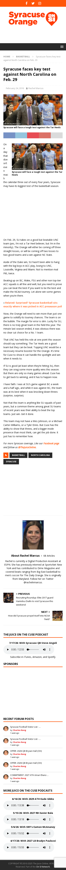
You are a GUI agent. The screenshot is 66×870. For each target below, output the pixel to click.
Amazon (37, 656)
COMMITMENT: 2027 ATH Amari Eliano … (29, 775)
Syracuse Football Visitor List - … (25, 726)
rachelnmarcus (34, 582)
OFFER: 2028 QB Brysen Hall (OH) (26, 751)
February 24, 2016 (15, 88)
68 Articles (49, 555)
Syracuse (11, 461)
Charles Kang (19, 730)
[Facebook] (26, 3)
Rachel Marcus (35, 88)
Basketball (18, 455)
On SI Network (43, 866)
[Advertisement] (34, 34)
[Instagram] (40, 3)
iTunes (27, 656)
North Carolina (40, 455)
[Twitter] (33, 3)
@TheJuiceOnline (27, 447)
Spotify (51, 656)
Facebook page (51, 443)
